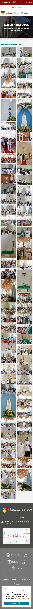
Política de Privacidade (21, 598)
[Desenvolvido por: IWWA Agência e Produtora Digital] (16, 584)
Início (6, 28)
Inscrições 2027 (16, 7)
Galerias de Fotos (15, 28)
